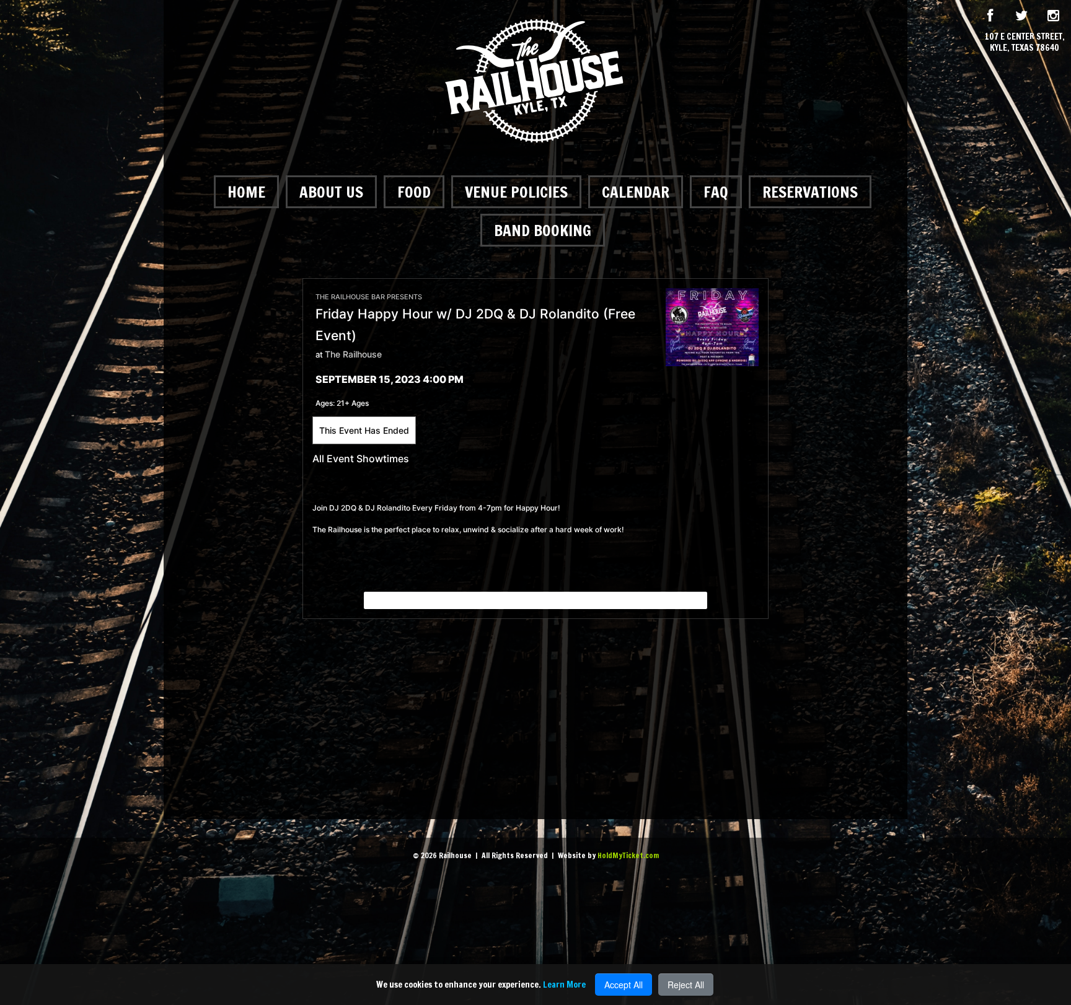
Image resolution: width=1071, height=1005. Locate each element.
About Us (331, 192)
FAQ (715, 192)
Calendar (635, 192)
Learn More (564, 984)
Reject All (686, 984)
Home (246, 192)
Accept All (623, 984)
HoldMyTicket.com (628, 855)
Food (414, 192)
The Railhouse (353, 354)
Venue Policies (516, 192)
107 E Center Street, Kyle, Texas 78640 (1025, 42)
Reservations (810, 192)
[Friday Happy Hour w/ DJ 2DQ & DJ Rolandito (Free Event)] (712, 326)
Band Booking (542, 230)
